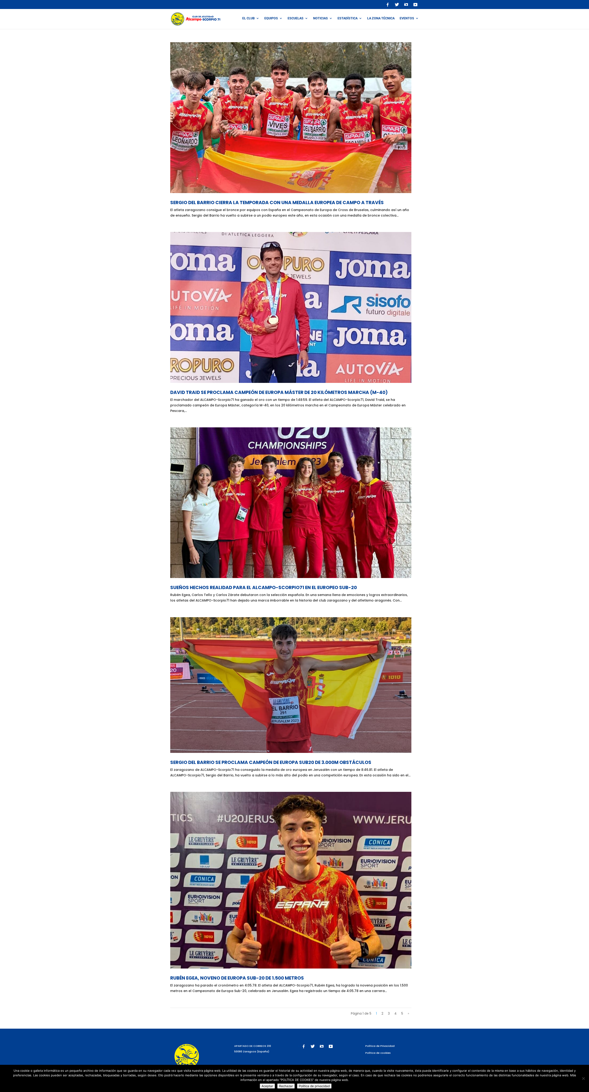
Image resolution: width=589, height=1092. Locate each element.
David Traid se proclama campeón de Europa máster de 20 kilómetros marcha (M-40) (279, 392)
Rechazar (286, 1086)
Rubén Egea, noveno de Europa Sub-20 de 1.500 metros (237, 978)
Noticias (320, 18)
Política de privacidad (314, 1086)
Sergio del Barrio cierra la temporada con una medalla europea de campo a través (277, 202)
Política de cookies (378, 1053)
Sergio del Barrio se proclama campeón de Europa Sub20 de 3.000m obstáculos (270, 762)
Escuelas (295, 18)
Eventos (407, 18)
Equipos (271, 18)
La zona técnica (381, 18)
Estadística (348, 18)
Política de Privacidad (380, 1046)
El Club (248, 18)
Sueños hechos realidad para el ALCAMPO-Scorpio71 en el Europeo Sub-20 (263, 587)
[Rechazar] (583, 1078)
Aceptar (267, 1086)
